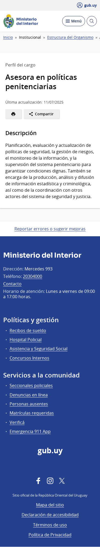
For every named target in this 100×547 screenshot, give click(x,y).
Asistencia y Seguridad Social (38, 349)
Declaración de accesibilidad (50, 515)
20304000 (32, 276)
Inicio (8, 37)
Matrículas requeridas (32, 413)
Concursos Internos (29, 358)
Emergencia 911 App (30, 431)
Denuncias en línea (29, 395)
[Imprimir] (13, 114)
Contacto (12, 284)
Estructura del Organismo (70, 37)
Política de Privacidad (50, 535)
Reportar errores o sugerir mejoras (50, 229)
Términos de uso (50, 525)
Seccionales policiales (31, 385)
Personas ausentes (29, 404)
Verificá (17, 422)
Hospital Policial (26, 340)
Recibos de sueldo (28, 330)
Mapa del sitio (50, 505)
